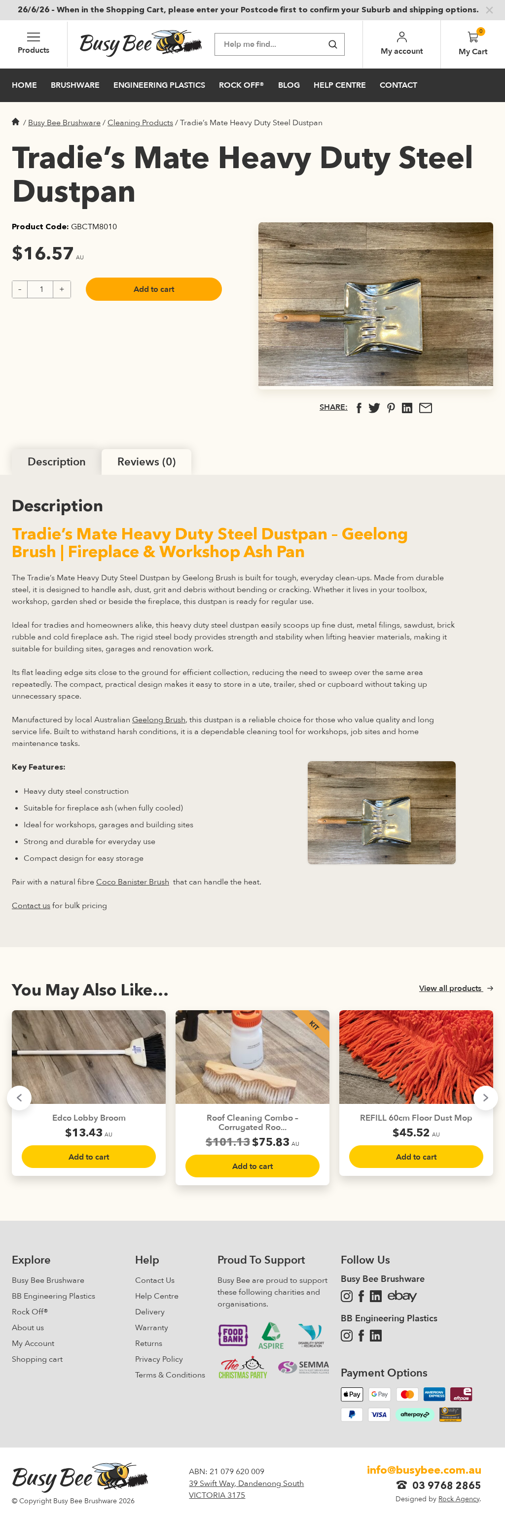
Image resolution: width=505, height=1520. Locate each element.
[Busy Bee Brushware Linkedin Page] (376, 1296)
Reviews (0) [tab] (146, 462)
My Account (33, 1343)
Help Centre (340, 85)
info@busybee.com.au (424, 1470)
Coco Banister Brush (132, 882)
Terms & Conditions (170, 1375)
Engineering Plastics (159, 85)
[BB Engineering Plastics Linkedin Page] (376, 1336)
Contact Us (155, 1280)
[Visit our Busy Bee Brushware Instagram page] (347, 1296)
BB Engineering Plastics (53, 1296)
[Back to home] (141, 44)
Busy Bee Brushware (64, 122)
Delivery (150, 1312)
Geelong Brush (158, 719)
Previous (19, 1098)
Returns (148, 1343)
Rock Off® (30, 1312)
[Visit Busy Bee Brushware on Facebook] (361, 1296)
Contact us (31, 905)
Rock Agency (458, 1499)
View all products (451, 988)
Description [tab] (57, 462)
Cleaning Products (140, 122)
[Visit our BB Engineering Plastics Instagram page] (347, 1336)
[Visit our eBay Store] (402, 1296)
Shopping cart (37, 1359)
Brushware (75, 85)
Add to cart (154, 289)
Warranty (151, 1327)
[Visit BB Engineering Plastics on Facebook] (361, 1336)
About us (28, 1327)
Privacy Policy (159, 1359)
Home (24, 85)
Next (485, 1098)
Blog (289, 85)
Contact (398, 85)
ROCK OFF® (241, 85)
